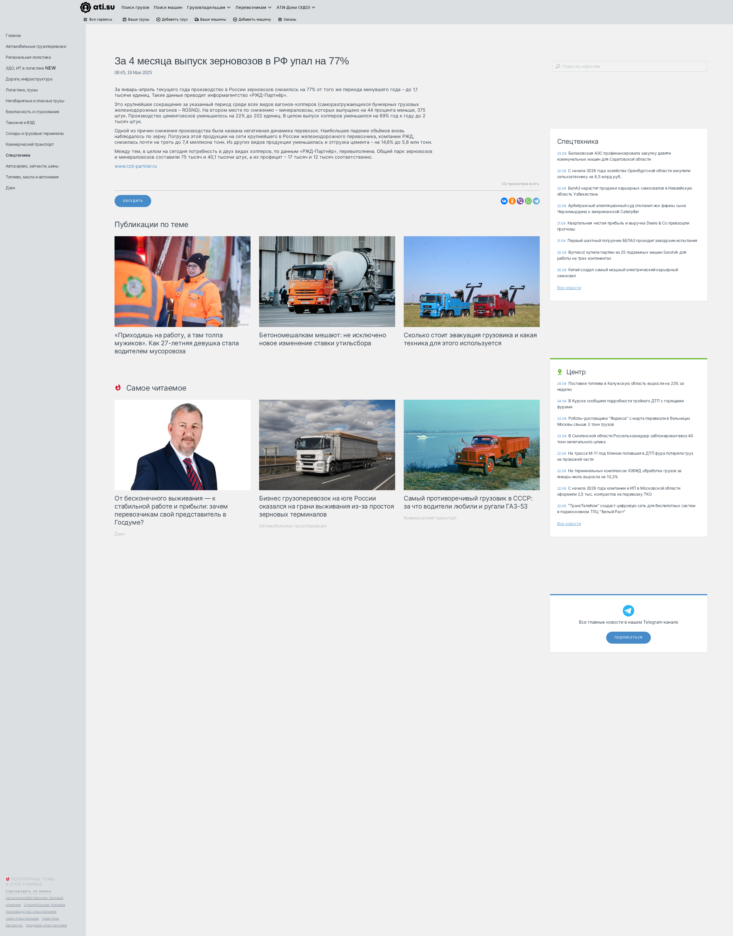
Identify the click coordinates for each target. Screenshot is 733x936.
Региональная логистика (28, 57)
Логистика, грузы (22, 89)
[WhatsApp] (528, 201)
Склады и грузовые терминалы (35, 133)
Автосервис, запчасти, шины (32, 165)
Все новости (569, 287)
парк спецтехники (22, 918)
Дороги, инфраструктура (29, 78)
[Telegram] (536, 201)
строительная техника (44, 904)
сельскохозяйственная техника (34, 897)
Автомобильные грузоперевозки (36, 46)
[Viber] (520, 201)
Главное (13, 35)
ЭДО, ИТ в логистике (25, 68)
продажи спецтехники (46, 925)
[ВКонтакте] (504, 201)
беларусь (14, 925)
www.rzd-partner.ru (136, 166)
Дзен (10, 187)
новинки (13, 904)
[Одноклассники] (512, 201)
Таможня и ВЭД (20, 122)
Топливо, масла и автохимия (32, 176)
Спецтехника (18, 155)
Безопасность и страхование (32, 111)
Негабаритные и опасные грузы (35, 100)
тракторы (50, 918)
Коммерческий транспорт (30, 144)
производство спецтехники (31, 911)
